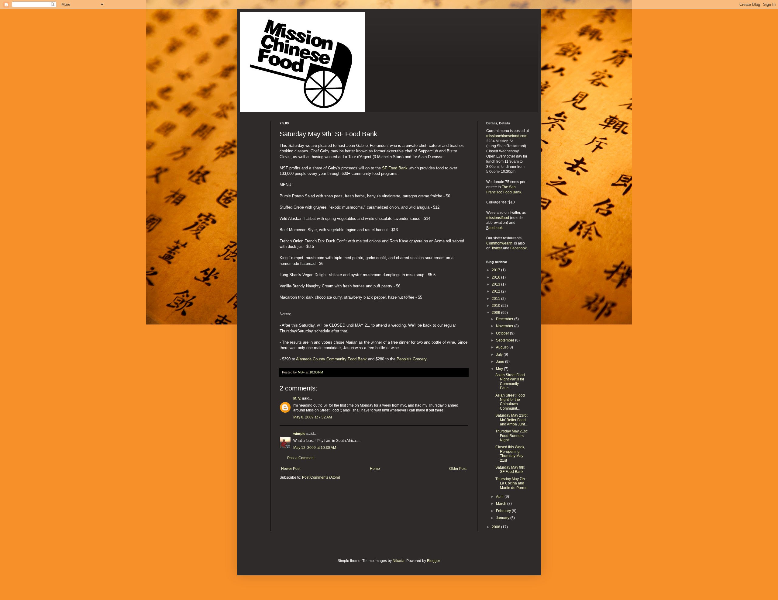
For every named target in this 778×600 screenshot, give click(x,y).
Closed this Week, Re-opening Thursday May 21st (510, 453)
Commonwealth (499, 243)
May (500, 369)
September (505, 340)
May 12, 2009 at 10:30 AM (314, 448)
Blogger (433, 561)
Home (375, 468)
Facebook (518, 248)
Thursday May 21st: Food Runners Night (511, 435)
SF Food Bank (395, 168)
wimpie (299, 434)
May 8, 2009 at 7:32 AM (312, 417)
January (503, 518)
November (505, 326)
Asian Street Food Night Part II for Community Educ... (510, 381)
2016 (496, 277)
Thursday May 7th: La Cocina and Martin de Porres (511, 483)
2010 (496, 305)
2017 (496, 270)
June (500, 361)
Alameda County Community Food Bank (331, 359)
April (500, 496)
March (501, 503)
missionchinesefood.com (506, 136)
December (505, 319)
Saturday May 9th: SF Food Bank (510, 469)
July (500, 354)
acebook (495, 228)
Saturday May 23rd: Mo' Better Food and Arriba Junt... (511, 419)
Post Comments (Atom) (321, 477)
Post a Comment (301, 458)
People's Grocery (411, 359)
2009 (496, 312)
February (504, 511)
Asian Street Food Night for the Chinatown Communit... (510, 402)
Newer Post (290, 468)
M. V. (297, 398)
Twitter (496, 248)
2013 (496, 284)
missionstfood (497, 218)
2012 (496, 291)
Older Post (457, 468)
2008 (496, 527)
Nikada (398, 561)
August (502, 347)
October (503, 333)
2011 (496, 299)
